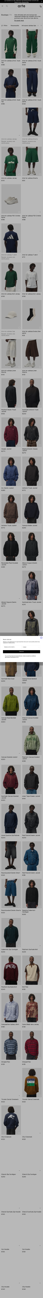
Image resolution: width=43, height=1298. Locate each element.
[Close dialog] (41, 638)
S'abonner (21, 651)
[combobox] (30, 647)
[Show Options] (38, 647)
